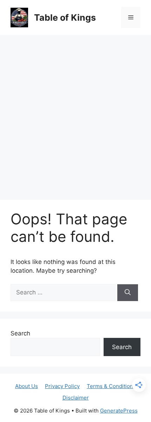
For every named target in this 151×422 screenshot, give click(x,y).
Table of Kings (65, 17)
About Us (26, 386)
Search (20, 333)
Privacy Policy (62, 386)
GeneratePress (119, 410)
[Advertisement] (75, 114)
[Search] (127, 292)
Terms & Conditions (111, 386)
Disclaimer (76, 397)
